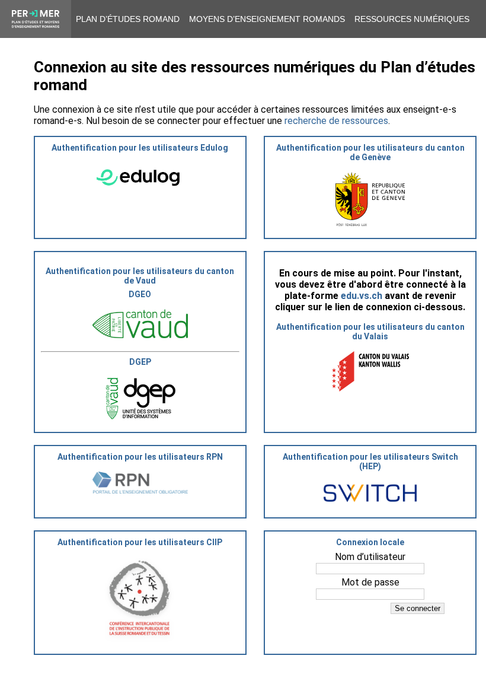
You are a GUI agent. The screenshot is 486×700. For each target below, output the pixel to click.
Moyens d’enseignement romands (267, 19)
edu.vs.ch (361, 295)
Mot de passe (370, 582)
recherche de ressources (336, 120)
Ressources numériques (411, 19)
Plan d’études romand (128, 19)
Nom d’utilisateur (370, 556)
